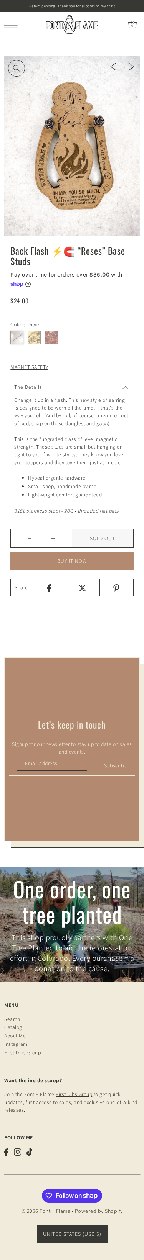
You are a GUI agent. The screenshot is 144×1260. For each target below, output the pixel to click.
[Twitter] (82, 587)
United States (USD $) (72, 1234)
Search (12, 1019)
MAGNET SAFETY (29, 367)
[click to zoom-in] (16, 68)
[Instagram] (18, 1152)
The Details (28, 386)
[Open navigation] (13, 24)
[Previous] (113, 66)
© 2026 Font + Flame (46, 1211)
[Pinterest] (116, 587)
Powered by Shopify (99, 1211)
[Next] (131, 66)
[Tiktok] (29, 1152)
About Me (15, 1035)
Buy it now (72, 560)
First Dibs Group (22, 1052)
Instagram (16, 1043)
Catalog (13, 1027)
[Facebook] (49, 587)
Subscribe (115, 765)
